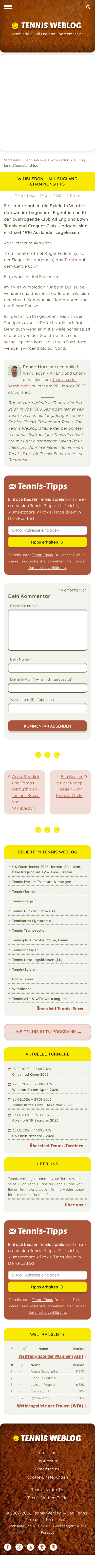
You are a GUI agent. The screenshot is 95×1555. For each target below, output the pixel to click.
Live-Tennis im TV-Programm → (47, 1031)
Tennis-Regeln (24, 901)
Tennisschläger (25, 950)
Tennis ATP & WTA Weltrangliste (40, 998)
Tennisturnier (64, 379)
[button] (8, 7)
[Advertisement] (47, 103)
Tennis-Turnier (24, 891)
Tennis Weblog (51, 25)
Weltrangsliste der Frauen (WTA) (50, 1405)
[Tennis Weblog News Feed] (30, 1547)
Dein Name (20, 659)
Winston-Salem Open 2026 (35, 1089)
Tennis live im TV (47, 1489)
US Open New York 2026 (33, 1136)
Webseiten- (32, 699)
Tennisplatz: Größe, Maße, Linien (40, 940)
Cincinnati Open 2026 (30, 1074)
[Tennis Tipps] (42, 1547)
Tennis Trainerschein (29, 930)
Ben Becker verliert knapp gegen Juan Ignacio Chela (69, 786)
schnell (11, 341)
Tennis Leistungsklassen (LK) (37, 959)
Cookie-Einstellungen (47, 1477)
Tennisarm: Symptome (31, 920)
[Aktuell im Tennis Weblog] (53, 1547)
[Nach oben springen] (87, 1547)
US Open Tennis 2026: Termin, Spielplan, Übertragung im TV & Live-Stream (46, 869)
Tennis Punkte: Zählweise (33, 911)
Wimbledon (19, 385)
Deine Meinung (24, 605)
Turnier (71, 259)
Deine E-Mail (41, 679)
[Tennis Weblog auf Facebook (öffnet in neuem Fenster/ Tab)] (7, 1547)
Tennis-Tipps (42, 554)
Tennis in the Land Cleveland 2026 (41, 1105)
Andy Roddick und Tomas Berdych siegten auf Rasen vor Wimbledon (26, 792)
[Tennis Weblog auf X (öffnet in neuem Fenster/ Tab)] (19, 1547)
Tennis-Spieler (24, 969)
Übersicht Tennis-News (59, 1008)
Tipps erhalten (44, 542)
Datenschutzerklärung (47, 567)
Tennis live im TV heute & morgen (41, 881)
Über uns (74, 1204)
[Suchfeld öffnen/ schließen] (88, 7)
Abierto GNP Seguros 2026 (35, 1120)
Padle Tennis (23, 979)
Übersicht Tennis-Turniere (56, 1145)
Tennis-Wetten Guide (47, 1497)
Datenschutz (47, 1468)
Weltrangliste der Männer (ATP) (50, 1356)
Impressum (47, 1460)
